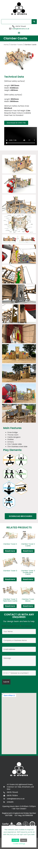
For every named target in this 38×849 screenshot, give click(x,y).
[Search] (34, 21)
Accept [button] (15, 840)
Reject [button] (23, 840)
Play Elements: (12, 450)
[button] (19, 32)
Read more (10, 551)
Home (6, 45)
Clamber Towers (16, 45)
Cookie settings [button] (19, 844)
